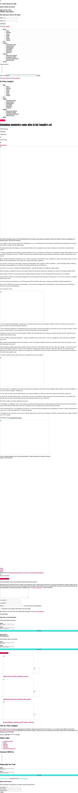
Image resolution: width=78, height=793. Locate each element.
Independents (9, 47)
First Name (3, 600)
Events (5, 61)
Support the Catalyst (11, 55)
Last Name (3, 603)
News (4, 29)
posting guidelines (37, 587)
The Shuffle (9, 49)
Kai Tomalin (24, 572)
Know (7, 31)
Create (8, 35)
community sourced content (7, 730)
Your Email (3, 789)
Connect (5, 54)
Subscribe (3, 23)
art (9, 572)
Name (1, 18)
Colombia (12, 572)
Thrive (7, 34)
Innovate (8, 32)
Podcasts (8, 52)
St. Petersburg (31, 572)
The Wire (5, 745)
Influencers (9, 51)
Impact (8, 38)
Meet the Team (10, 60)
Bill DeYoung (3, 145)
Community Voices (11, 44)
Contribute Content (11, 57)
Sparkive (5, 744)
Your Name (3, 787)
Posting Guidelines (39, 611)
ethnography (18, 572)
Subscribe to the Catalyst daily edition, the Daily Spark (16, 608)
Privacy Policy (4, 778)
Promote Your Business (12, 58)
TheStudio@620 (39, 572)
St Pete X (5, 747)
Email (1, 20)
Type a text (3, 75)
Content (5, 43)
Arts (4, 41)
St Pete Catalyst (23, 778)
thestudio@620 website (15, 418)
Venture (8, 40)
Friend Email (3, 790)
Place (7, 37)
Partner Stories (10, 46)
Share (2, 792)
